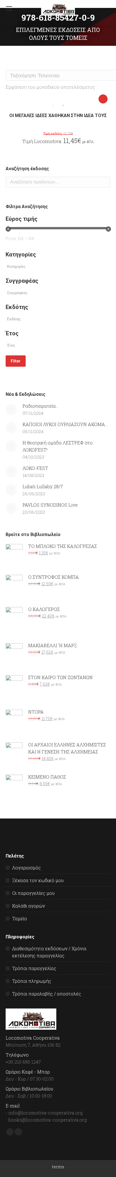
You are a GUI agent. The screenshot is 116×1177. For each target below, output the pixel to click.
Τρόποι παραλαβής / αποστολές (46, 994)
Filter (16, 361)
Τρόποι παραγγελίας (34, 968)
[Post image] (11, 409)
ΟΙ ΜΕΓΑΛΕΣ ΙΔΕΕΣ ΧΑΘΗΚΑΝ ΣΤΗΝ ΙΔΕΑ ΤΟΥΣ (58, 115)
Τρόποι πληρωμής (31, 981)
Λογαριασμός (26, 868)
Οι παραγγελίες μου (33, 893)
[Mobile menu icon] (9, 8)
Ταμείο (19, 918)
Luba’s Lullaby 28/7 (43, 486)
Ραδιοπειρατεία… (40, 406)
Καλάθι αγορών (28, 906)
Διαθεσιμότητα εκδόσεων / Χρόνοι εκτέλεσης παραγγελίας (49, 951)
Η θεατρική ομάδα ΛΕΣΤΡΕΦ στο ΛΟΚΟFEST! (58, 446)
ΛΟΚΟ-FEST (35, 468)
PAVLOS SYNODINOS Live (50, 505)
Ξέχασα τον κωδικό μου (38, 880)
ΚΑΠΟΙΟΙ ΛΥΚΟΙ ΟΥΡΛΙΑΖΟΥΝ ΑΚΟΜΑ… (65, 424)
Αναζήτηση (104, 182)
